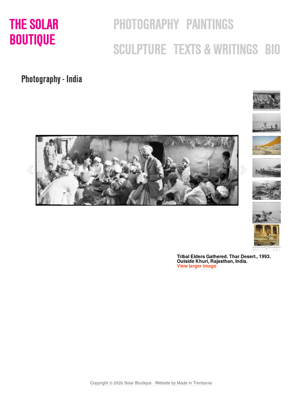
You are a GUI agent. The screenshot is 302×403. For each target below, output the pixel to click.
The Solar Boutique (33, 32)
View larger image (196, 265)
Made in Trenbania (194, 383)
